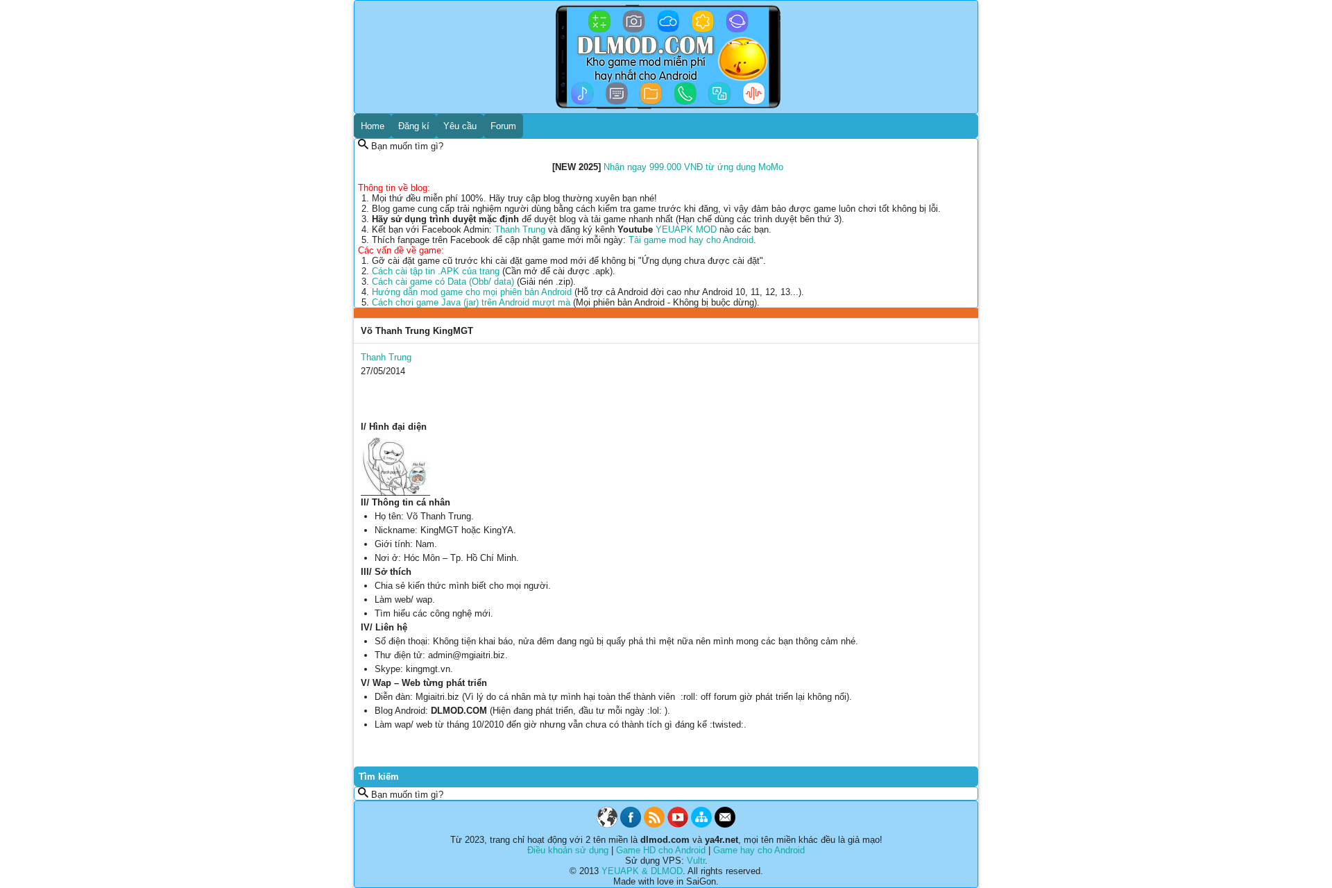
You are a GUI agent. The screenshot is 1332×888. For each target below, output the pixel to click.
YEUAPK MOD (686, 229)
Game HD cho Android (661, 850)
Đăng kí (413, 126)
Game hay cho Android (759, 850)
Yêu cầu (460, 126)
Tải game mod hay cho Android (691, 240)
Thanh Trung (520, 229)
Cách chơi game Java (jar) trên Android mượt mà (471, 302)
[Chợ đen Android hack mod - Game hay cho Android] (607, 824)
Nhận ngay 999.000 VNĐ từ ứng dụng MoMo (693, 167)
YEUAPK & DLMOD (642, 871)
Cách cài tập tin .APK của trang (436, 271)
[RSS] (654, 824)
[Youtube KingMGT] (677, 824)
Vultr (696, 860)
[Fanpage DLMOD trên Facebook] (630, 824)
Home (372, 126)
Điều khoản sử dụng (567, 850)
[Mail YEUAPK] (725, 824)
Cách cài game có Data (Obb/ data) (443, 281)
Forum (503, 126)
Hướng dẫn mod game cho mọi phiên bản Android (472, 292)
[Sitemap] (701, 824)
